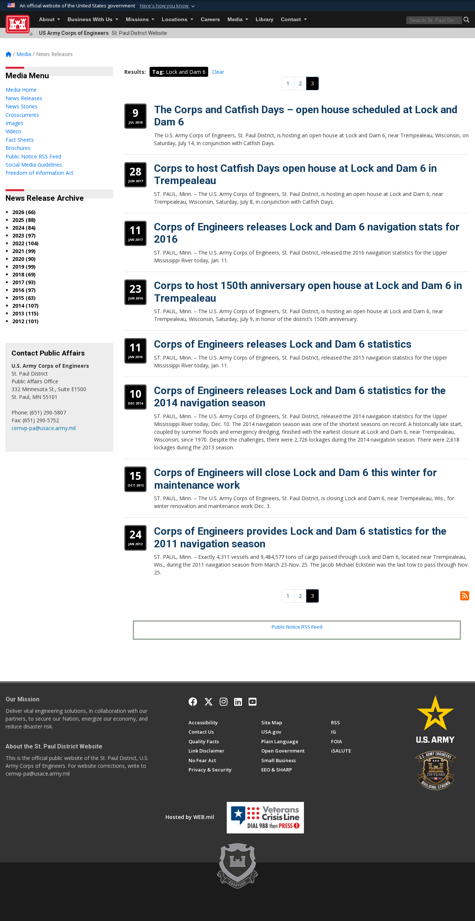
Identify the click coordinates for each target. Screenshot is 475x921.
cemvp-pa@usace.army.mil (44, 428)
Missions (138, 19)
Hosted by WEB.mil (190, 816)
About (47, 19)
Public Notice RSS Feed (297, 626)
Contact (291, 19)
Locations (175, 19)
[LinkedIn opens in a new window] (238, 701)
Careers (210, 19)
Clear (218, 71)
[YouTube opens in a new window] (252, 701)
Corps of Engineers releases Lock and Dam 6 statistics (283, 344)
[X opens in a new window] (208, 701)
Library (264, 19)
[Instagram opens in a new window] (223, 701)
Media (235, 19)
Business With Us (91, 19)
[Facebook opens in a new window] (193, 701)
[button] (168, 6)
